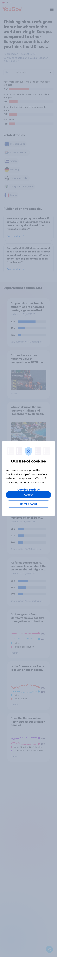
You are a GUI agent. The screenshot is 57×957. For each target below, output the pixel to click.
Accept (28, 494)
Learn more (37, 482)
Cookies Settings (28, 489)
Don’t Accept (28, 504)
